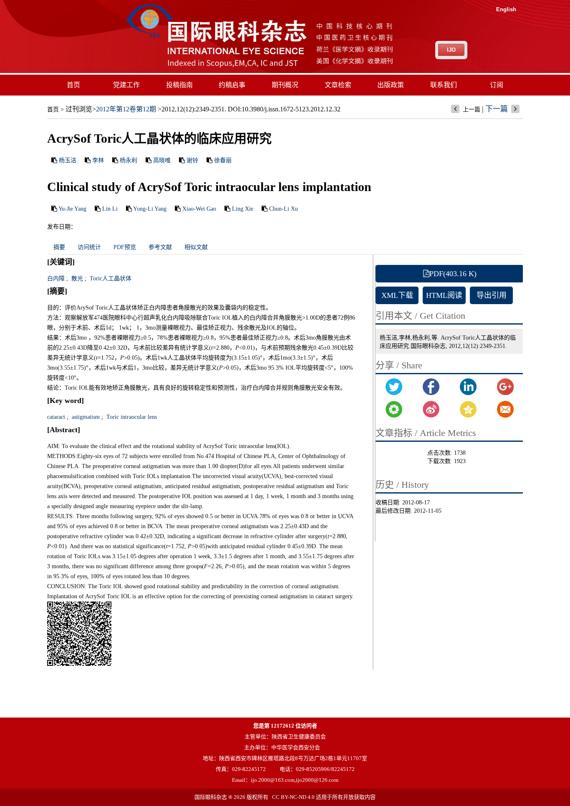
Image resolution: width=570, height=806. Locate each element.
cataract (56, 417)
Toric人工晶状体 (109, 278)
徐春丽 (223, 160)
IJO (451, 50)
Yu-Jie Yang (72, 209)
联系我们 (443, 84)
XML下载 (397, 295)
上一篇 (471, 109)
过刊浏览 (79, 109)
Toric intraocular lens (131, 417)
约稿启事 (232, 84)
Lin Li (110, 209)
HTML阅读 (444, 295)
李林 (98, 160)
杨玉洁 (67, 160)
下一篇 (496, 109)
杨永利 (128, 160)
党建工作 (126, 84)
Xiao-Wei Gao (199, 209)
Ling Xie (242, 209)
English (506, 9)
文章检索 (338, 84)
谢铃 (192, 160)
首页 (73, 84)
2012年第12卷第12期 (126, 109)
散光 (76, 278)
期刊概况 (285, 84)
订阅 (496, 84)
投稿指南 (179, 84)
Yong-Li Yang (149, 209)
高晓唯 (162, 160)
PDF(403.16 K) (453, 274)
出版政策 (390, 84)
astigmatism (85, 417)
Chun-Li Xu (283, 209)
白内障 (56, 278)
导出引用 (492, 295)
